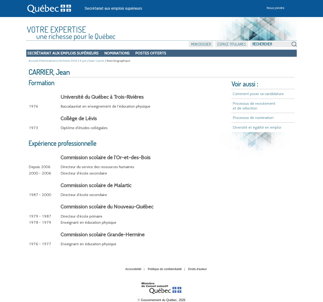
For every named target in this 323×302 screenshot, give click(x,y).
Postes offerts (150, 53)
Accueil (33, 60)
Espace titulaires (232, 44)
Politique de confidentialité (165, 269)
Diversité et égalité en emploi (257, 127)
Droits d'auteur (197, 269)
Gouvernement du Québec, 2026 (163, 300)
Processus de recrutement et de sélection (254, 105)
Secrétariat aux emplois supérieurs (113, 8)
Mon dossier (201, 44)
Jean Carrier (96, 60)
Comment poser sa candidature (258, 94)
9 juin (83, 60)
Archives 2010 (68, 60)
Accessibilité (133, 269)
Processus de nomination (253, 117)
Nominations (117, 53)
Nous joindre (275, 8)
